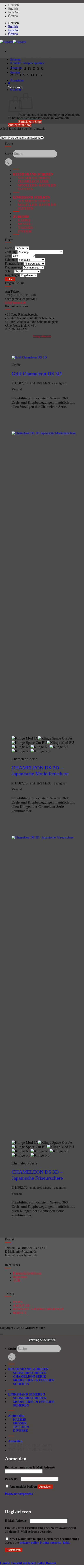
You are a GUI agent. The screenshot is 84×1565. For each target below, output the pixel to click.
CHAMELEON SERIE (31, 181)
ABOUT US (21, 1305)
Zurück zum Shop (19, 125)
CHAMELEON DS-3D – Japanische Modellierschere (40, 771)
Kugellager (12, 275)
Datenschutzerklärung (27, 1273)
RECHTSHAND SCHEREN (33, 174)
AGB (16, 1280)
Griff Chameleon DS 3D (37, 373)
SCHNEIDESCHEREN (31, 178)
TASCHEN (23, 227)
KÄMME (22, 220)
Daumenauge (13, 267)
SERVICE (20, 1313)
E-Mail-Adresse (17, 1520)
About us (16, 68)
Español (13, 12)
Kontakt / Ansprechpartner (27, 63)
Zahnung (11, 252)
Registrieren (14, 1549)
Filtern (10, 279)
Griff (8, 255)
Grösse (9, 248)
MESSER (22, 224)
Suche (9, 153)
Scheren (15, 59)
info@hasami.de (15, 302)
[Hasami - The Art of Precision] (13, 41)
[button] (9, 83)
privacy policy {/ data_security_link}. (45, 1542)
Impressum (20, 1277)
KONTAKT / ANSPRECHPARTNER (38, 1309)
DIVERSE (22, 231)
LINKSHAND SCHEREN (31, 197)
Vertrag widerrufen (42, 336)
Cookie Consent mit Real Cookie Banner (28, 1563)
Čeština (13, 16)
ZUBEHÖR (21, 216)
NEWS (17, 1302)
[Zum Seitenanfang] (1, 1334)
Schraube (11, 259)
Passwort (12, 1478)
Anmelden (45, 1486)
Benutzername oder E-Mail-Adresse (31, 1467)
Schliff (9, 271)
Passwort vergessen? (19, 1493)
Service (15, 72)
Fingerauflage (14, 263)
